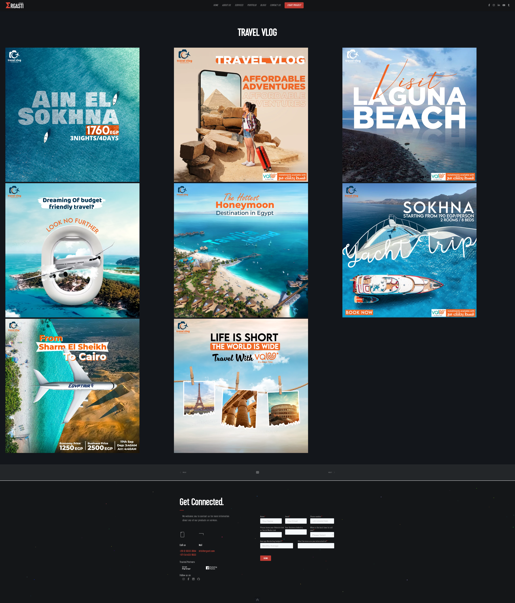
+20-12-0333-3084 (188, 551)
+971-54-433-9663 (188, 555)
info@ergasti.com (207, 551)
